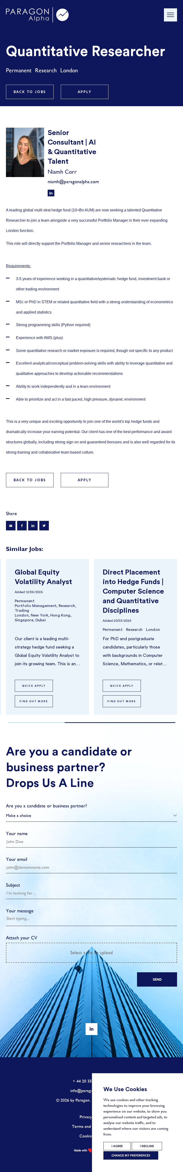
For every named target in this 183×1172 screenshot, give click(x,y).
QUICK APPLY (34, 685)
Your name (17, 833)
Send (157, 979)
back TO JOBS (30, 480)
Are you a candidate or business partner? (46, 806)
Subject (13, 885)
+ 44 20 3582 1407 (89, 1080)
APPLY (85, 91)
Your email (16, 859)
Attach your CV (59, 945)
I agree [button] (117, 1146)
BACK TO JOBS (30, 91)
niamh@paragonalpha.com (73, 181)
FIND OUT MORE (34, 701)
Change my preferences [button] (131, 1155)
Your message (20, 911)
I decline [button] (147, 1146)
